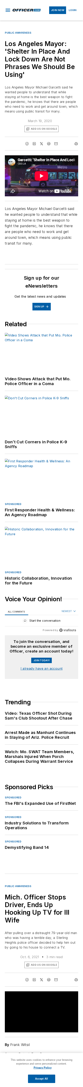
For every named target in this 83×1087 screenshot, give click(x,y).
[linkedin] (34, 144)
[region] (41, 621)
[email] (56, 144)
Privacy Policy (43, 1067)
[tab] (16, 611)
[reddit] (49, 144)
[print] (76, 144)
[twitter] (41, 144)
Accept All (41, 1078)
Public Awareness (18, 32)
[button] (8, 10)
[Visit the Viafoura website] (67, 630)
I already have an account (42, 668)
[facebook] (27, 144)
